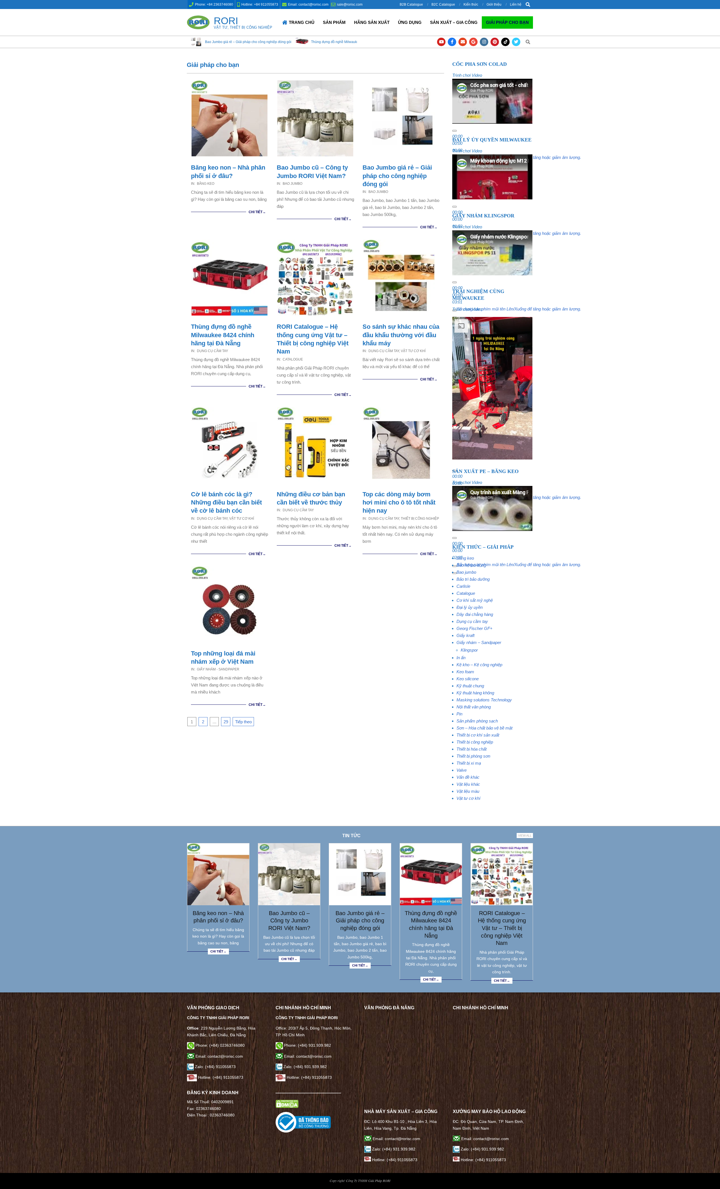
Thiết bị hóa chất (471, 749)
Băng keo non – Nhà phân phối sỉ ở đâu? (218, 917)
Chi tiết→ (257, 212)
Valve (461, 770)
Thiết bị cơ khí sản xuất (477, 735)
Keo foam (465, 671)
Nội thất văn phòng (473, 706)
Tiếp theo (243, 721)
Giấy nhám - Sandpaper (218, 669)
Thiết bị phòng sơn (473, 756)
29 (226, 721)
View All (525, 835)
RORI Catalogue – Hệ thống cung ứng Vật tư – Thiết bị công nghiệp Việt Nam (502, 928)
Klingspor (469, 650)
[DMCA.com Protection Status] (287, 1103)
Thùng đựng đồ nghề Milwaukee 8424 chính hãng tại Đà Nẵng (268, 42)
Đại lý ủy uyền (469, 607)
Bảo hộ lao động (471, 565)
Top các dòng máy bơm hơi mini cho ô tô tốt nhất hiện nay (399, 502)
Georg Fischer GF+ (474, 628)
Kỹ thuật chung (470, 685)
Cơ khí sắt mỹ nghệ (474, 600)
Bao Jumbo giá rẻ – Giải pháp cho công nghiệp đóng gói (397, 176)
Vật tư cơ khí (413, 351)
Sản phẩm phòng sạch (477, 721)
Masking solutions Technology (484, 699)
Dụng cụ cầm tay (212, 351)
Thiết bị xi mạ (468, 763)
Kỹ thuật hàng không (475, 692)
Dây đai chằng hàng (474, 614)
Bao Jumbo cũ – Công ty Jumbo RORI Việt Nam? (289, 920)
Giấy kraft (465, 635)
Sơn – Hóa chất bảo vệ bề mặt (484, 728)
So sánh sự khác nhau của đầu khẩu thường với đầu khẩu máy (401, 335)
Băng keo (205, 184)
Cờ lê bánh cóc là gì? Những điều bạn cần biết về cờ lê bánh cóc (226, 502)
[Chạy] (454, 131)
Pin (459, 713)
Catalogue (293, 359)
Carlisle (463, 586)
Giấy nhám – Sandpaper (478, 642)
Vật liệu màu (467, 791)
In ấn (460, 657)
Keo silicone (467, 678)
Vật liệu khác (468, 784)
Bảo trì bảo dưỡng (473, 579)
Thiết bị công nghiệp (420, 519)
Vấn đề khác (468, 777)
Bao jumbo (292, 184)
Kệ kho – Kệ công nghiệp (479, 664)
